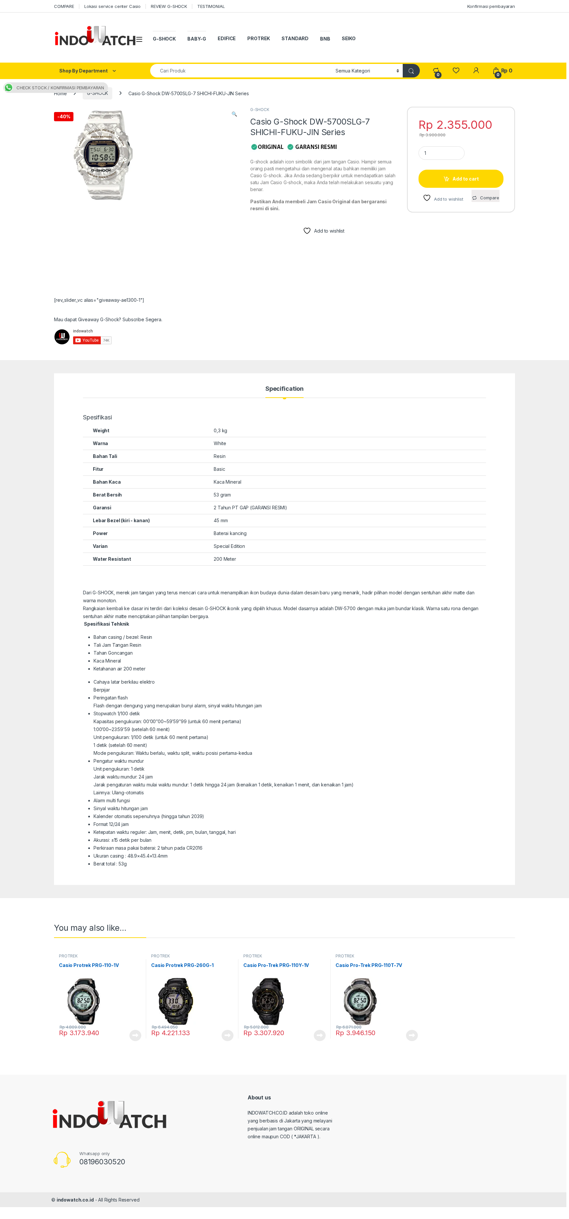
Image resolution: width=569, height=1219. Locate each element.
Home (60, 93)
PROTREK (258, 38)
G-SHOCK (164, 39)
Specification (284, 389)
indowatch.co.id (75, 1200)
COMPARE (64, 6)
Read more (135, 1035)
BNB (325, 39)
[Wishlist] (456, 71)
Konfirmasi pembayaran (491, 6)
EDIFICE (227, 38)
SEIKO (349, 38)
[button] (234, 114)
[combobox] (241, 70)
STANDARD (295, 38)
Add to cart (465, 179)
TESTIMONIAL (211, 6)
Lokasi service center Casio (112, 6)
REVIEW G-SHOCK (169, 6)
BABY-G (196, 39)
